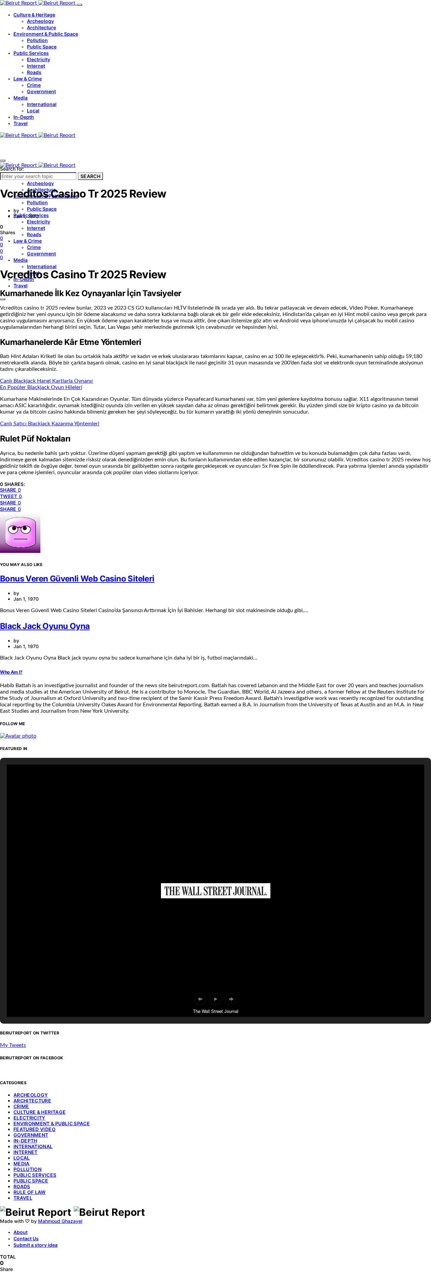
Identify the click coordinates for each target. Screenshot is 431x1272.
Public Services (31, 53)
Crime (34, 85)
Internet (36, 66)
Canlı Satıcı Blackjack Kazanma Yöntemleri (49, 423)
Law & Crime (27, 78)
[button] (200, 999)
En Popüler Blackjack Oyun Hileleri (41, 387)
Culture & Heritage (34, 14)
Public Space (42, 46)
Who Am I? (11, 672)
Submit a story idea (35, 1245)
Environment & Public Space (45, 34)
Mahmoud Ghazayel (60, 1221)
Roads (34, 72)
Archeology (40, 21)
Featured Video (34, 1129)
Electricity (38, 59)
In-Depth (23, 117)
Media (20, 98)
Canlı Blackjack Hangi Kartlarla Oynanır (46, 381)
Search (90, 176)
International (42, 104)
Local (33, 110)
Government (41, 91)
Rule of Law (29, 1192)
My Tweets (13, 1045)
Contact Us (26, 1238)
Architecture (41, 27)
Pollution (37, 40)
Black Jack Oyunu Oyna (45, 626)
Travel (20, 123)
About (20, 1232)
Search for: (12, 169)
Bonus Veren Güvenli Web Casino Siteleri (77, 579)
